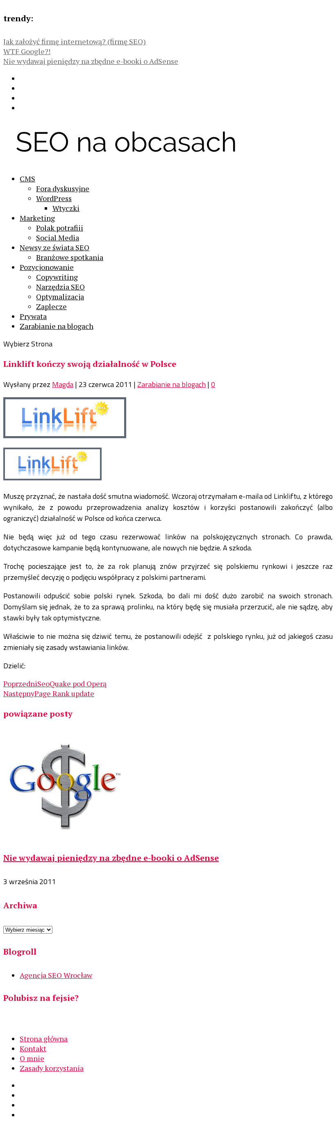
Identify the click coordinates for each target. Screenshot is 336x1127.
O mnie (32, 1058)
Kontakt (33, 1048)
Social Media (57, 237)
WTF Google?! (26, 51)
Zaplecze (51, 306)
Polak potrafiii (59, 228)
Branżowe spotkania (69, 257)
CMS (27, 178)
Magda (62, 384)
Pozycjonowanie (47, 267)
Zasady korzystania (52, 1068)
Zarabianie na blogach (56, 326)
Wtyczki (65, 208)
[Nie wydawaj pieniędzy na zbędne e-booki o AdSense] (64, 835)
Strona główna (44, 1038)
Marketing (37, 218)
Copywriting (57, 277)
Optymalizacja (60, 296)
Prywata (33, 316)
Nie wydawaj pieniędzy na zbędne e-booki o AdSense (90, 61)
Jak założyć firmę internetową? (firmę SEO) (74, 41)
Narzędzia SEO (60, 287)
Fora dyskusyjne (62, 188)
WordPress (54, 198)
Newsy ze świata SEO (54, 247)
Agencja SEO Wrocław (56, 975)
